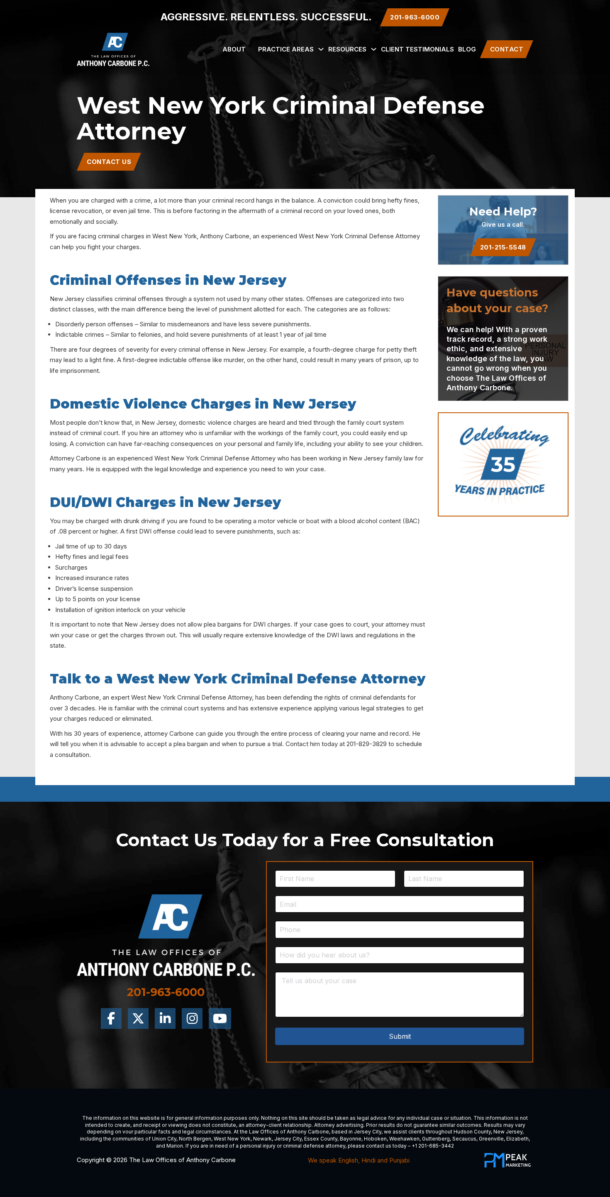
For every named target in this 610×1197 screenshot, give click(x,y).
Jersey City (367, 1131)
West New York (232, 1139)
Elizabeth (517, 1139)
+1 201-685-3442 (433, 1146)
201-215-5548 (503, 247)
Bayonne (350, 1139)
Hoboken (375, 1139)
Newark (262, 1139)
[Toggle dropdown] (321, 49)
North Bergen (195, 1139)
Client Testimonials (417, 49)
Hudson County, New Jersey (488, 1131)
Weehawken (404, 1139)
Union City (164, 1139)
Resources (347, 49)
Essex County (320, 1139)
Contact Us (109, 162)
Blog (467, 49)
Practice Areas (286, 49)
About (234, 49)
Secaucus (464, 1139)
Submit (400, 1036)
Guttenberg (436, 1139)
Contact (507, 49)
